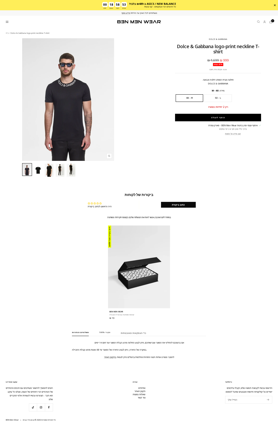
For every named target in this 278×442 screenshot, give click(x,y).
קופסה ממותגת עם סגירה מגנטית (121, 314)
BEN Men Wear (116, 311)
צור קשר (141, 397)
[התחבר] (264, 22)
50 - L (218, 98)
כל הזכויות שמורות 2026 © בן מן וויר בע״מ (39, 420)
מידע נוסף (125, 13)
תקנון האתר (139, 391)
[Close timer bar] (275, 5)
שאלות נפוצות (139, 394)
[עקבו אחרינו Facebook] (49, 407)
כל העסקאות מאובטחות (133, 333)
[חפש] (258, 21)
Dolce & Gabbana (218, 39)
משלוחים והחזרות (80, 332)
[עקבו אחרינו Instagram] (41, 407)
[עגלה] (270, 21)
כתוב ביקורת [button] (178, 204)
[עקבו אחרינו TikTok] (33, 407)
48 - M (189, 98)
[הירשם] (268, 400)
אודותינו (141, 387)
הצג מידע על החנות (233, 133)
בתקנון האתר (110, 357)
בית (7, 33)
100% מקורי (104, 332)
